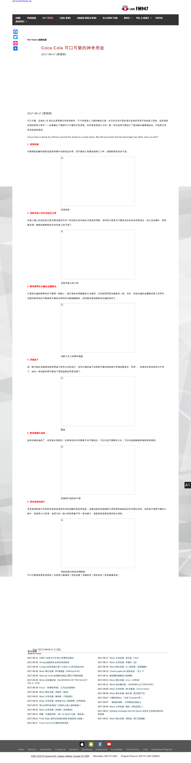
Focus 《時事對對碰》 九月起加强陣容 (57, 688)
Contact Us (60, 749)
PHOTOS (159, 18)
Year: (35, 649)
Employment (101, 749)
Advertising (87, 749)
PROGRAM (31, 18)
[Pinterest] (15, 43)
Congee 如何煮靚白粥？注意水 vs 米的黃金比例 (61, 667)
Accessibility (117, 749)
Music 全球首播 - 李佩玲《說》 (124, 662)
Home (21, 749)
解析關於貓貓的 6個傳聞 (121, 676)
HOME (18, 18)
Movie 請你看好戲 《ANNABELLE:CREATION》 (132, 684)
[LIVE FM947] (135, 8)
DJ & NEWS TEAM (110, 18)
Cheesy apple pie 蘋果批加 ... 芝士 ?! (127, 671)
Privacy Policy (132, 749)
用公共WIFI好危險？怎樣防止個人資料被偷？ (60, 705)
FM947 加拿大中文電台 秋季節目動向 (56, 658)
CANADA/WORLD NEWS (86, 18)
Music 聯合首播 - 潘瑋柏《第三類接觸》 (128, 718)
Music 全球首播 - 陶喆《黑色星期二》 (127, 706)
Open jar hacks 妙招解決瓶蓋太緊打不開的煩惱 (61, 676)
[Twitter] (15, 37)
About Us (32, 749)
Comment (73, 749)
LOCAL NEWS (65, 18)
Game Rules (46, 749)
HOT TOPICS (47, 18)
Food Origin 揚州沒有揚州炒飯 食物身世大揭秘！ (61, 718)
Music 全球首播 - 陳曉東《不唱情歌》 (56, 696)
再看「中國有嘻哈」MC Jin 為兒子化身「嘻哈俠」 (62, 714)
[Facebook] (15, 31)
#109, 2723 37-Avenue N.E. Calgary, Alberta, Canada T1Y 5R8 (60, 756)
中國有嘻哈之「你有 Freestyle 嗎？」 (127, 698)
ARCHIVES (20, 21)
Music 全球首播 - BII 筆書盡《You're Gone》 (130, 689)
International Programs (162, 749)
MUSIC (127, 18)
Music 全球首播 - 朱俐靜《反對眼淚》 (56, 710)
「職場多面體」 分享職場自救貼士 (125, 702)
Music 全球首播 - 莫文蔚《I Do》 (125, 658)
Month (48, 649)
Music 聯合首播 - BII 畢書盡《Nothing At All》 (60, 671)
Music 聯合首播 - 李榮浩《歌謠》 (54, 692)
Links (145, 749)
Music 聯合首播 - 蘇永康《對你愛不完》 (128, 693)
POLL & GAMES (142, 18)
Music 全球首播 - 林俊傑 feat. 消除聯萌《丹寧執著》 (63, 701)
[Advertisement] (98, 30)
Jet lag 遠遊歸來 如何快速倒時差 (54, 662)
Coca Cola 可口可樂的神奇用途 (53, 723)
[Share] (15, 48)
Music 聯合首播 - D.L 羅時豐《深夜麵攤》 (129, 667)
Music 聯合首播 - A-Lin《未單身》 (125, 680)
